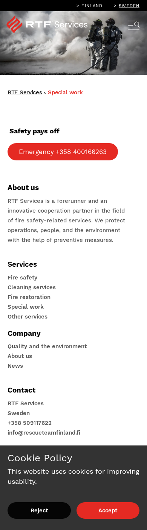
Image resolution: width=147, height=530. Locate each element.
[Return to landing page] (52, 26)
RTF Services (25, 92)
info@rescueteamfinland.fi (44, 432)
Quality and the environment (47, 346)
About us (20, 356)
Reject (39, 510)
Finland (92, 5)
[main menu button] (133, 26)
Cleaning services (32, 287)
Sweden (129, 5)
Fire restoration (29, 297)
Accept (107, 510)
